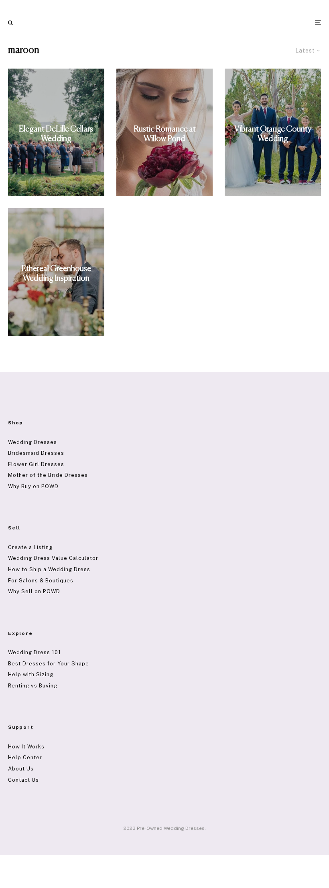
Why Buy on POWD (33, 486)
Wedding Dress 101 (34, 652)
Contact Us (23, 780)
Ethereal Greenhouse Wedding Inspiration (56, 273)
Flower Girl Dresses (36, 464)
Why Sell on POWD (34, 591)
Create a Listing (30, 547)
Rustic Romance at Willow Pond (165, 134)
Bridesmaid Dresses (36, 453)
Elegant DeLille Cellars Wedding (56, 134)
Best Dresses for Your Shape (48, 664)
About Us (21, 769)
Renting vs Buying (32, 686)
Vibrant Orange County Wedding (272, 134)
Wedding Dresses (32, 442)
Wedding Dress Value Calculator (53, 558)
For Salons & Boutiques (40, 581)
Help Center (25, 757)
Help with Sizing (30, 674)
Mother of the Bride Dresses (48, 475)
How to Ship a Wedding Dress (49, 569)
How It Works (26, 747)
